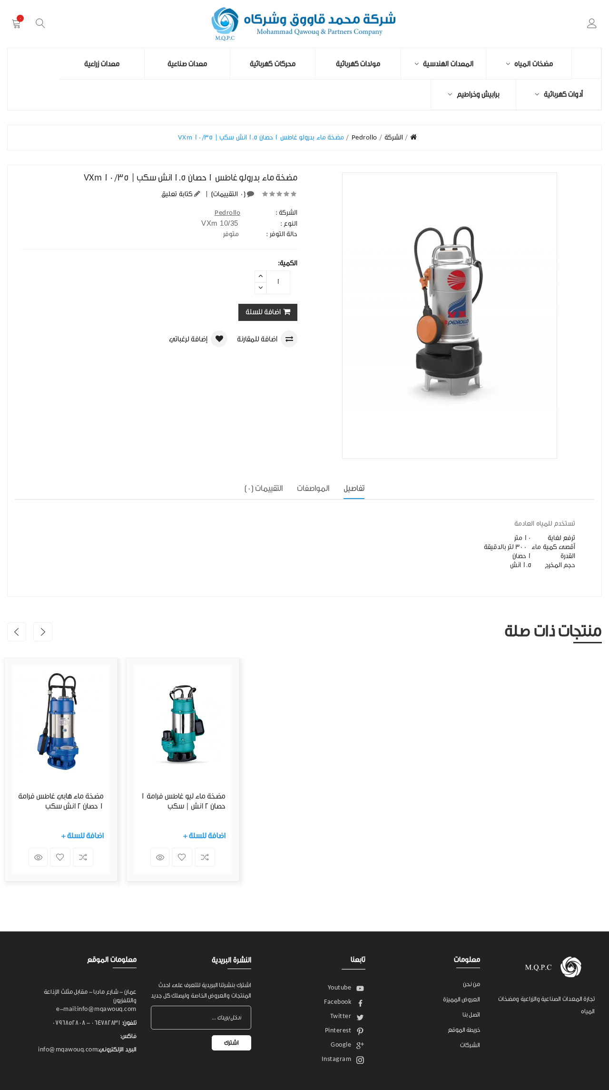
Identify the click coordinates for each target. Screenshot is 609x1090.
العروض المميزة (462, 999)
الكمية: (287, 263)
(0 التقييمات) (228, 194)
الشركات (470, 1045)
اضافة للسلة (263, 312)
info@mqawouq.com (68, 1049)
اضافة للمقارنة (257, 339)
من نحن (472, 984)
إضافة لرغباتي (188, 339)
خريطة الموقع (464, 1029)
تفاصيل (354, 488)
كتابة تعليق (177, 194)
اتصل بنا (471, 1014)
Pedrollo (227, 213)
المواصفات (313, 488)
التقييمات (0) (264, 488)
